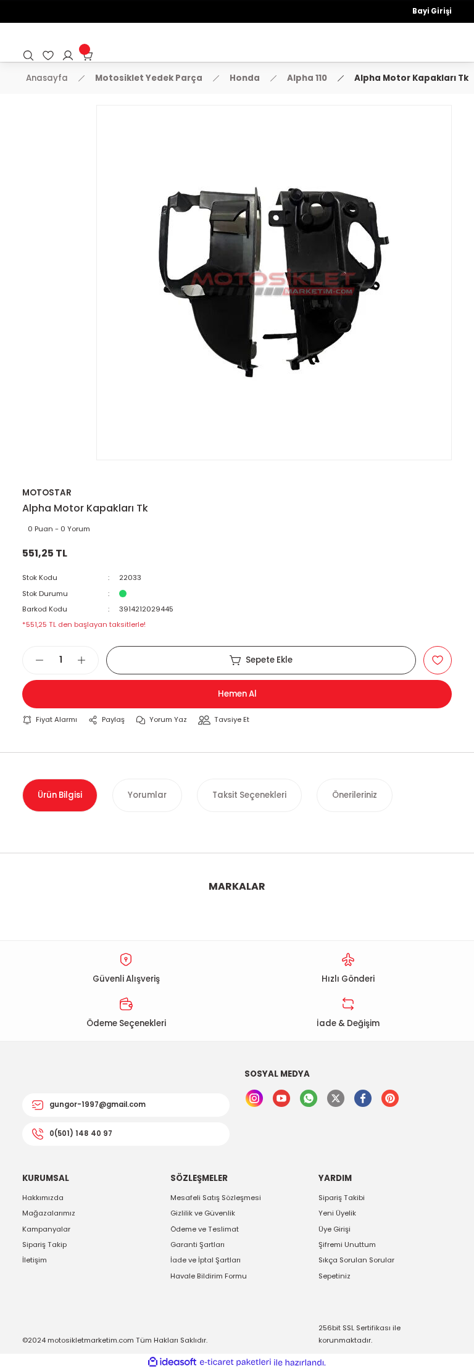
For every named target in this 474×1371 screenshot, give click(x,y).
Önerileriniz (354, 795)
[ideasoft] (172, 1362)
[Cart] (87, 55)
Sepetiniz (334, 1276)
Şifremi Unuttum (347, 1244)
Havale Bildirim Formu (208, 1276)
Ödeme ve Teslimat (204, 1229)
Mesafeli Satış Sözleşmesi (215, 1198)
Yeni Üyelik (337, 1213)
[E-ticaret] (235, 1362)
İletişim (34, 1260)
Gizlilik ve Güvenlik (202, 1213)
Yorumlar (147, 795)
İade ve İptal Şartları (205, 1260)
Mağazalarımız (48, 1213)
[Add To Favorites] (437, 660)
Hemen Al (237, 694)
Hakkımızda (43, 1198)
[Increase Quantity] (88, 660)
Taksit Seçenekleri (249, 795)
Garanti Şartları (197, 1244)
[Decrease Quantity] (33, 660)
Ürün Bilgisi (60, 795)
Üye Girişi (334, 1229)
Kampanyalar (46, 1229)
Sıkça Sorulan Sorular (356, 1260)
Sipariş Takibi (341, 1198)
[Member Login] (68, 55)
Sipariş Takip (44, 1244)
